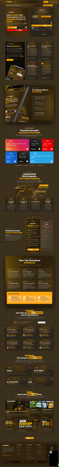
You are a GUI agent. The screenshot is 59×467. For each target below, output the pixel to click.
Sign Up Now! (10, 59)
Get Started (9, 27)
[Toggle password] (51, 22)
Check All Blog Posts (29, 434)
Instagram (14, 52)
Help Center (29, 452)
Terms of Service (39, 443)
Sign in (42, 25)
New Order (18, 443)
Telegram (11, 52)
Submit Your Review (42, 318)
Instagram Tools (29, 443)
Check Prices (20, 27)
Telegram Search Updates (31, 454)
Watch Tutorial (17, 30)
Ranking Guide (29, 450)
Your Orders (19, 450)
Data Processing (39, 450)
